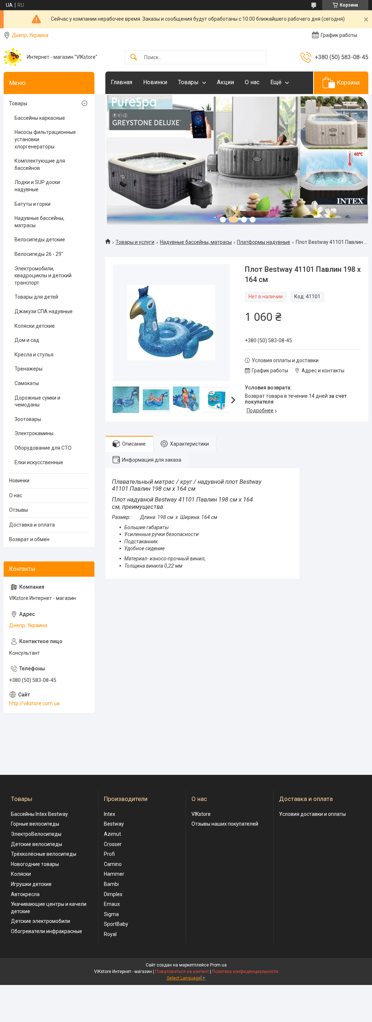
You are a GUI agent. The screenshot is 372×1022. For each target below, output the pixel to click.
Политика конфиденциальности (245, 971)
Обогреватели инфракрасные (46, 931)
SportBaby (116, 924)
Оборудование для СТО (43, 448)
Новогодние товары (35, 864)
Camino (113, 864)
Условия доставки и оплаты (312, 814)
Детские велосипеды (36, 844)
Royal (110, 934)
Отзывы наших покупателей (224, 824)
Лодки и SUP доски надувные (37, 185)
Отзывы (18, 510)
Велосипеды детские (40, 239)
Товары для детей (36, 297)
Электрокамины (34, 433)
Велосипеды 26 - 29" (39, 254)
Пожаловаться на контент (182, 971)
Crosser (113, 844)
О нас (252, 82)
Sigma (111, 914)
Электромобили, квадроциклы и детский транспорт (43, 276)
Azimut (112, 834)
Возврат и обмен (29, 539)
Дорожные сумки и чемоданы (37, 401)
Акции (225, 82)
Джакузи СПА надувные (44, 311)
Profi (109, 854)
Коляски (21, 874)
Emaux (112, 904)
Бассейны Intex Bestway (39, 814)
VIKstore (201, 814)
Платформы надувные (263, 242)
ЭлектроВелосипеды (36, 834)
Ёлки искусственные (39, 462)
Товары (188, 82)
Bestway (114, 824)
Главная (121, 82)
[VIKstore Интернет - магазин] (12, 57)
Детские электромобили (40, 921)
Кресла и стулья (34, 354)
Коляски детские (35, 326)
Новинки (155, 82)
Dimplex (113, 894)
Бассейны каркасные (40, 118)
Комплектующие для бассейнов (40, 164)
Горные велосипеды (35, 824)
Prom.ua (218, 965)
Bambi (111, 884)
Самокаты (27, 383)
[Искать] (134, 57)
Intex (109, 814)
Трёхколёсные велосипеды (43, 854)
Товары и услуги (135, 242)
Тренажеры (29, 369)
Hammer (114, 874)
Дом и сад (27, 340)
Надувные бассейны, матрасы (196, 242)
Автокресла (25, 894)
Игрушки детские (31, 884)
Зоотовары (28, 419)
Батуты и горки (32, 204)
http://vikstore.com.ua (34, 703)
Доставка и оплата (32, 525)
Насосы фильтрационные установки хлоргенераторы (45, 139)
